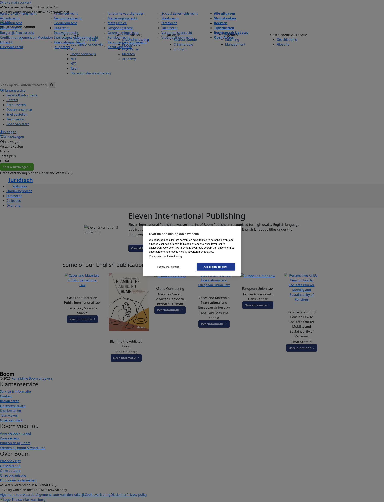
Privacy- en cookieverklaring (165, 256)
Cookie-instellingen (168, 266)
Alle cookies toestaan (215, 266)
